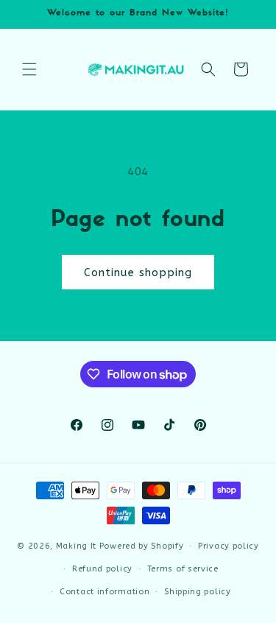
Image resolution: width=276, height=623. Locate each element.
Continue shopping (138, 272)
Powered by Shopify (141, 546)
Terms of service (183, 569)
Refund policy (102, 569)
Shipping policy (197, 591)
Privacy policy (228, 546)
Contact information (104, 591)
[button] (29, 69)
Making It (76, 546)
